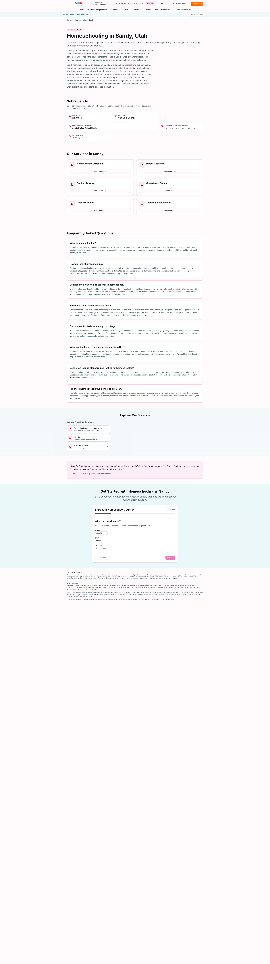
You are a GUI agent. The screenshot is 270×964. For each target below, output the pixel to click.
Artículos (148, 10)
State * (97, 530)
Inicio (82, 10)
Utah (85, 20)
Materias (136, 10)
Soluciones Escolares (120, 10)
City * (97, 538)
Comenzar (196, 3)
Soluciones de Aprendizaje (97, 10)
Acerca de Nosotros (162, 10)
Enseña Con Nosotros (183, 10)
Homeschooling (75, 20)
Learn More (98, 171)
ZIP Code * (99, 545)
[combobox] (101, 533)
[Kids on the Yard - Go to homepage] (78, 3)
